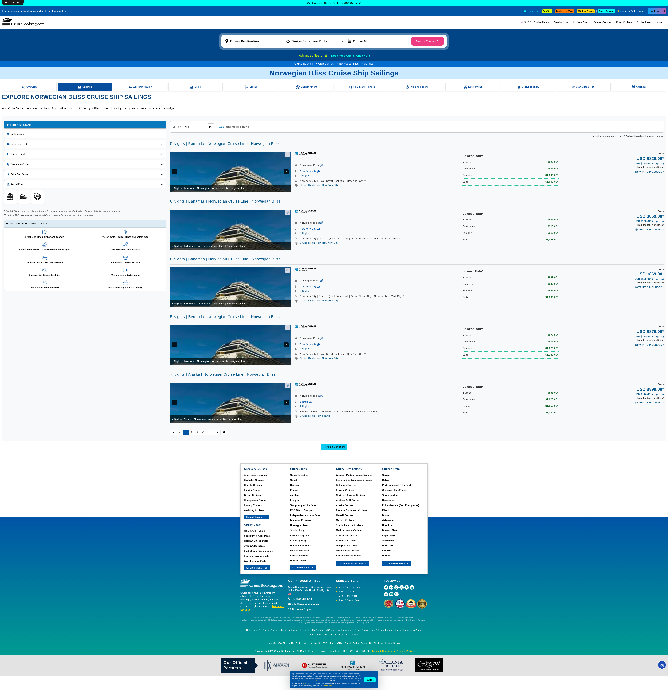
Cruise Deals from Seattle (315, 415)
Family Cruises (252, 490)
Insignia (295, 500)
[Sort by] (210, 126)
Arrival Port (17, 184)
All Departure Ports (395, 564)
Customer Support (302, 609)
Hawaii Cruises (344, 515)
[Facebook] (386, 587)
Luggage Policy (393, 630)
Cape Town (388, 535)
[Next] (286, 171)
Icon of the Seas (299, 550)
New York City (308, 171)
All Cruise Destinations (351, 564)
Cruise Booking (303, 63)
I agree (370, 679)
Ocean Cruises (602, 22)
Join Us (317, 643)
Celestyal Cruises (352, 3)
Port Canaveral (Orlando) (396, 485)
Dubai (385, 480)
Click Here (363, 55)
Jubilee (294, 495)
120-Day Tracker (586, 11)
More (659, 22)
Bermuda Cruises (346, 540)
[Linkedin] (412, 587)
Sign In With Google (633, 11)
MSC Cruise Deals (254, 530)
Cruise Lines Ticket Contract (323, 634)
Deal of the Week (564, 11)
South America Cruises (349, 525)
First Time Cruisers (349, 634)
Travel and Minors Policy (293, 630)
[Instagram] (396, 587)
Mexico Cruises (345, 520)
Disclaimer (379, 643)
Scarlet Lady (297, 530)
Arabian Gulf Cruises (348, 500)
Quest (293, 480)
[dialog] (13, 2)
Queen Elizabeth (299, 475)
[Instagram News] (396, 594)
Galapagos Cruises (347, 545)
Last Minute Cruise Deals (258, 551)
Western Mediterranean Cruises (354, 475)
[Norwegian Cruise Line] (305, 153)
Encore (294, 490)
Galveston (388, 520)
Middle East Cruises (347, 550)
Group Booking (606, 11)
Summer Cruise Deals (256, 556)
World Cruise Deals (255, 561)
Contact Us (366, 643)
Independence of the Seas (305, 515)
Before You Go (253, 630)
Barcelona (388, 500)
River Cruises (624, 22)
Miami (385, 510)
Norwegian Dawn (299, 525)
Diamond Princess (300, 520)
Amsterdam (388, 540)
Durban (386, 555)
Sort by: (177, 126)
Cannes (386, 550)
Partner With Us (304, 643)
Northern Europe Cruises (350, 495)
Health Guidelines (317, 630)
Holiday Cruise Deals (256, 541)
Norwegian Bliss (349, 63)
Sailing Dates (18, 134)
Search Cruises (426, 41)
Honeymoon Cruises (256, 500)
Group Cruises (252, 495)
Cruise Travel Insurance (340, 630)
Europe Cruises (345, 490)
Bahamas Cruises (346, 485)
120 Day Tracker (348, 591)
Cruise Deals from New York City (319, 185)
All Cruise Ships (301, 567)
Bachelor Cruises (254, 480)
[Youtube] (391, 587)
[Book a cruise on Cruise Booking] (23, 22)
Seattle (304, 401)
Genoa (386, 475)
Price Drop (533, 11)
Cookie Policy (352, 643)
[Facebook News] (386, 594)
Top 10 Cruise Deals (350, 600)
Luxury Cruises (253, 505)
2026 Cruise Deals (254, 546)
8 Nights (305, 233)
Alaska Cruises (344, 505)
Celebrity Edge (298, 540)
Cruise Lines (644, 22)
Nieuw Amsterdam (300, 545)
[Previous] (174, 171)
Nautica (294, 485)
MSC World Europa (301, 510)
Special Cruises (255, 517)
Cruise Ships (326, 63)
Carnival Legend (299, 535)
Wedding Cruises (254, 510)
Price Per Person (20, 174)
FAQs (325, 643)
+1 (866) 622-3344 (301, 599)
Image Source (393, 643)
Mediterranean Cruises (349, 530)
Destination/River (20, 164)
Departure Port (19, 144)
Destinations (561, 22)
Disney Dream (298, 560)
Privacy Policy (405, 651)
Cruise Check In (271, 630)
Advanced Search (312, 55)
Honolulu (387, 525)
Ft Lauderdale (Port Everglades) (400, 505)
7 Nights (305, 406)
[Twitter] (401, 587)
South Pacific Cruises (348, 555)
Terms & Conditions (334, 446)
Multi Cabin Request (350, 587)
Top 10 (546, 11)
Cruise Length (18, 154)
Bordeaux (387, 545)
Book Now (656, 11)
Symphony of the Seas (303, 505)
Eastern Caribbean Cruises (351, 510)
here (304, 683)
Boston (386, 515)
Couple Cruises (253, 485)
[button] (254, 41)
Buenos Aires (390, 530)
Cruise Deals (541, 22)
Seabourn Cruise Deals (257, 536)
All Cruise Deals (255, 568)
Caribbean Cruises (346, 535)
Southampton (390, 495)
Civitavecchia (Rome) (394, 490)
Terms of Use (336, 643)
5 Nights (305, 175)
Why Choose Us (286, 643)
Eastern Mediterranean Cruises (354, 480)
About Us (271, 643)
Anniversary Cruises (256, 475)
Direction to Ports (412, 630)
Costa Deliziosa (299, 555)
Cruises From (581, 22)
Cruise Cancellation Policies (369, 630)
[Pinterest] (406, 587)
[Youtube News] (391, 594)
